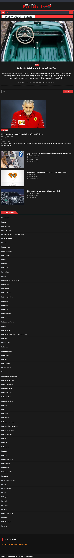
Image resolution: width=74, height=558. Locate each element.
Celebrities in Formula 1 (11, 280)
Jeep (5, 372)
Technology (7, 489)
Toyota (5, 497)
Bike (4, 260)
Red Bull (5, 455)
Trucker (5, 505)
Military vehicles (8, 430)
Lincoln (5, 409)
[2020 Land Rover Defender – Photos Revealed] (12, 197)
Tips (4, 493)
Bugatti (5, 268)
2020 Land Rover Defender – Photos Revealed (43, 191)
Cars (36, 64)
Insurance (6, 364)
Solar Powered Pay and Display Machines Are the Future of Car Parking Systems (49, 154)
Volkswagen (7, 522)
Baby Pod (6, 255)
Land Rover (7, 393)
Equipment (7, 314)
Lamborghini (7, 389)
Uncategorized (8, 514)
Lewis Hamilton (8, 401)
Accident (6, 218)
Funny (5, 339)
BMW (5, 264)
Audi (4, 243)
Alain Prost (6, 226)
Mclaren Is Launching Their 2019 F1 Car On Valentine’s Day (47, 172)
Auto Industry (7, 247)
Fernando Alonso (9, 322)
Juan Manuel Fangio (10, 376)
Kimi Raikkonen (8, 384)
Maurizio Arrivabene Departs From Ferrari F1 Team (22, 134)
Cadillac (6, 272)
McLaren (6, 418)
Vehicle (5, 518)
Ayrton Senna (7, 251)
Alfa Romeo (7, 230)
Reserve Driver (8, 459)
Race (5, 451)
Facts (5, 318)
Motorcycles (7, 434)
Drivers (5, 305)
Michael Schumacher (10, 426)
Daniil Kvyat (7, 293)
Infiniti (5, 359)
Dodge (5, 301)
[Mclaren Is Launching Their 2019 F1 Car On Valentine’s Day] (12, 178)
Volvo (5, 526)
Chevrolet (6, 284)
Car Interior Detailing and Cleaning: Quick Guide (37, 68)
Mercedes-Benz (8, 422)
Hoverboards (7, 351)
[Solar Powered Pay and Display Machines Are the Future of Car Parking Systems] (12, 159)
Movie (5, 439)
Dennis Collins (8, 297)
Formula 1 (5, 130)
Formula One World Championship (15, 334)
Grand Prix (6, 343)
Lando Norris (7, 397)
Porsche (6, 447)
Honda (5, 347)
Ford (4, 326)
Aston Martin (7, 239)
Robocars (6, 464)
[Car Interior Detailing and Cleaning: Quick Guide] (36, 41)
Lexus (5, 405)
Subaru (5, 476)
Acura (5, 222)
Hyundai (6, 355)
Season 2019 (7, 472)
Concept (6, 289)
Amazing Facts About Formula (13, 235)
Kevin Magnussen (9, 380)
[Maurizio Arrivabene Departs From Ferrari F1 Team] (36, 114)
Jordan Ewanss (36, 82)
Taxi (4, 484)
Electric (5, 309)
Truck (5, 501)
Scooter (6, 468)
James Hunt (7, 368)
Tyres (5, 509)
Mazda (5, 414)
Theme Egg (29, 556)
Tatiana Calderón (9, 480)
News (5, 443)
